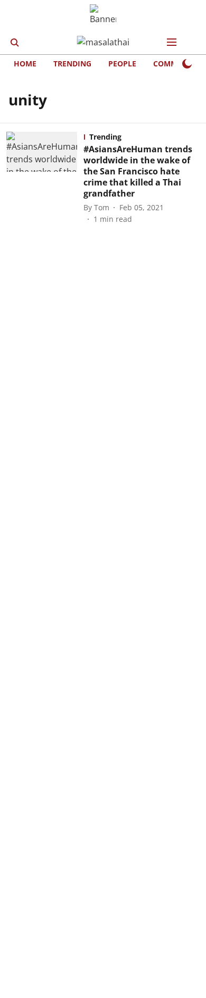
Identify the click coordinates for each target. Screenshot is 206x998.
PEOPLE (122, 63)
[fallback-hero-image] (44, 178)
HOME (25, 63)
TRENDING (72, 63)
